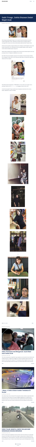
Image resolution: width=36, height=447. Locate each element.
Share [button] (32, 323)
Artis (4, 323)
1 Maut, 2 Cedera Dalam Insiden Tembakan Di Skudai (16, 391)
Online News (5, 1)
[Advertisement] (18, 8)
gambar (6, 323)
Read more (32, 363)
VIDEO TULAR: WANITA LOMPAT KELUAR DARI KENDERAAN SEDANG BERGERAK (16, 430)
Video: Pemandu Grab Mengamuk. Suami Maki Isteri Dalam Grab (16, 352)
